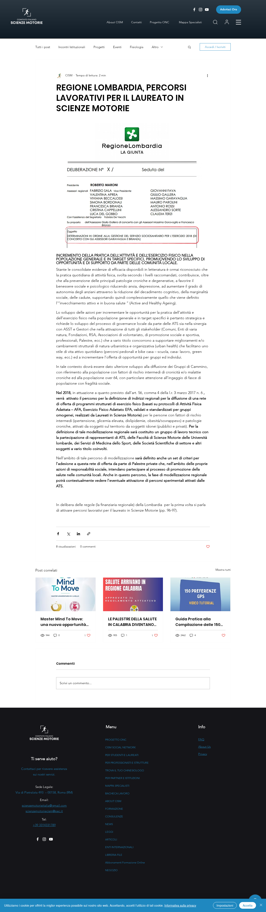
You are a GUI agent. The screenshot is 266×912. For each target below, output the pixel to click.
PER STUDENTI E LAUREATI (121, 755)
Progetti (99, 47)
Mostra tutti (223, 570)
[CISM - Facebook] (194, 9)
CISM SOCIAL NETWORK (120, 747)
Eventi (117, 47)
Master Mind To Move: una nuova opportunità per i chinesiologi (63, 621)
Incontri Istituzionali (71, 47)
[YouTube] (51, 839)
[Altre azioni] (207, 75)
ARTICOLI (111, 839)
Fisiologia (136, 47)
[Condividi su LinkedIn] (78, 534)
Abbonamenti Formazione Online (125, 862)
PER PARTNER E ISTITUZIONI (122, 778)
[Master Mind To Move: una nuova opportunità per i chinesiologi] (66, 594)
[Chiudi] (261, 905)
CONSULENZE (114, 816)
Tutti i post (42, 47)
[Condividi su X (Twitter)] (68, 534)
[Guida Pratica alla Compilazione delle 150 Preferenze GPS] (200, 594)
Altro (155, 47)
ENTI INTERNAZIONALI (119, 847)
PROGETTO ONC (115, 739)
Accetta (247, 905)
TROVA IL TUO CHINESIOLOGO (124, 770)
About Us (204, 747)
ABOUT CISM (113, 801)
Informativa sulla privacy (180, 905)
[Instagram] (44, 839)
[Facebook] (37, 839)
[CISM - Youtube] (206, 9)
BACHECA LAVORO (117, 793)
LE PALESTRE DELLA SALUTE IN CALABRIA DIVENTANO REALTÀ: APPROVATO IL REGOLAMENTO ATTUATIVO (132, 621)
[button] (238, 22)
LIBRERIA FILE (113, 854)
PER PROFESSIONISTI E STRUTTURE (127, 762)
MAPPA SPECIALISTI (117, 785)
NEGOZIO (111, 870)
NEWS (109, 824)
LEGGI (109, 831)
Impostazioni (225, 905)
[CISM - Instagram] (200, 9)
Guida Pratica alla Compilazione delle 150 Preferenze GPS (197, 621)
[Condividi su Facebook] (58, 534)
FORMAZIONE (114, 808)
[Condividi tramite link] (89, 534)
